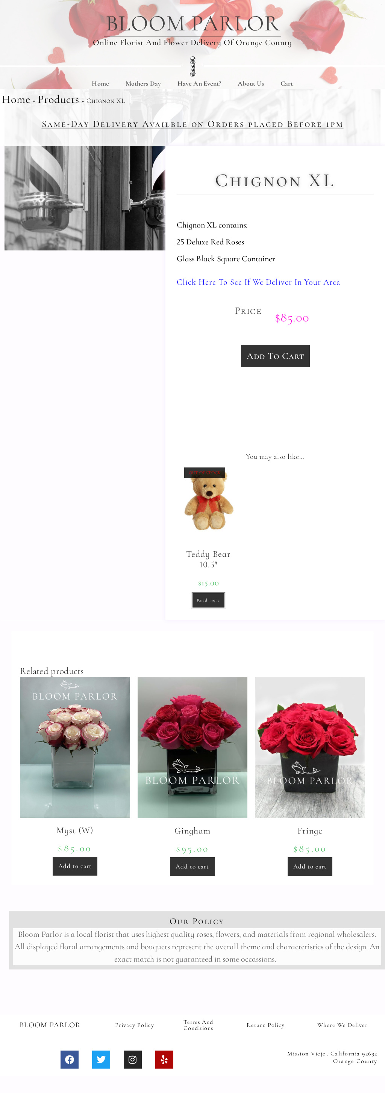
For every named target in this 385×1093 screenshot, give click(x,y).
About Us (251, 83)
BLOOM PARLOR (193, 23)
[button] (275, 356)
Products (58, 99)
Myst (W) (74, 830)
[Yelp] (164, 1060)
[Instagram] (133, 1060)
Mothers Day (143, 83)
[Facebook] (70, 1060)
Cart (286, 83)
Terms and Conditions (198, 1025)
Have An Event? (199, 83)
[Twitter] (101, 1060)
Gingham (192, 831)
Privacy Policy (134, 1025)
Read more (208, 600)
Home (100, 83)
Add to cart (75, 866)
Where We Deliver (342, 1025)
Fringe (310, 831)
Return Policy (266, 1025)
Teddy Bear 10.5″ (208, 559)
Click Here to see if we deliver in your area (258, 282)
